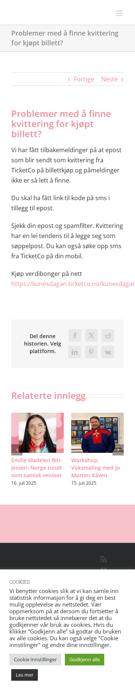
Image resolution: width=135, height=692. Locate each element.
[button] (16, 449)
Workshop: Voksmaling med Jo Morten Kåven (95, 468)
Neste (109, 79)
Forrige (84, 79)
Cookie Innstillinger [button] (35, 659)
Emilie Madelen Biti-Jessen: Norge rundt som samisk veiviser (36, 468)
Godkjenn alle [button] (84, 659)
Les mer (24, 674)
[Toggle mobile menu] (120, 13)
